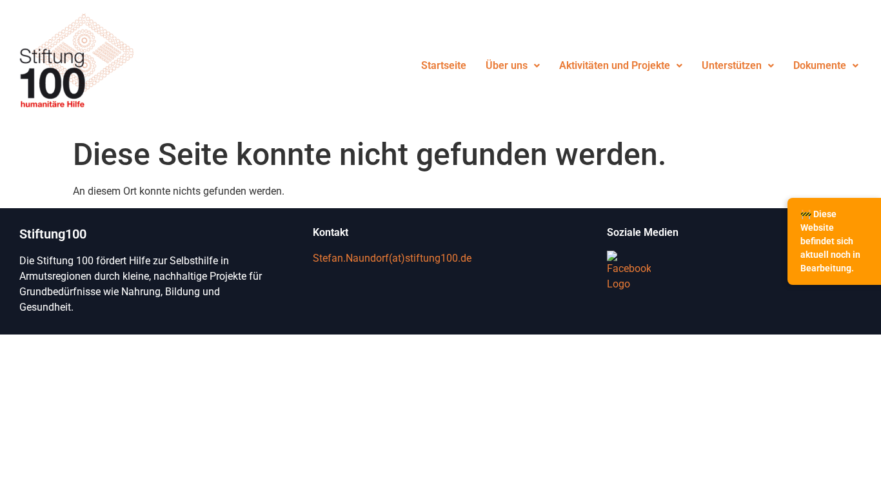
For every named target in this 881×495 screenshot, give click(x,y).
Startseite (443, 65)
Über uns (507, 65)
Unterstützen (732, 65)
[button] (512, 66)
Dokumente (819, 65)
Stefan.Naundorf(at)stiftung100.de (392, 258)
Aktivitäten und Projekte (614, 65)
